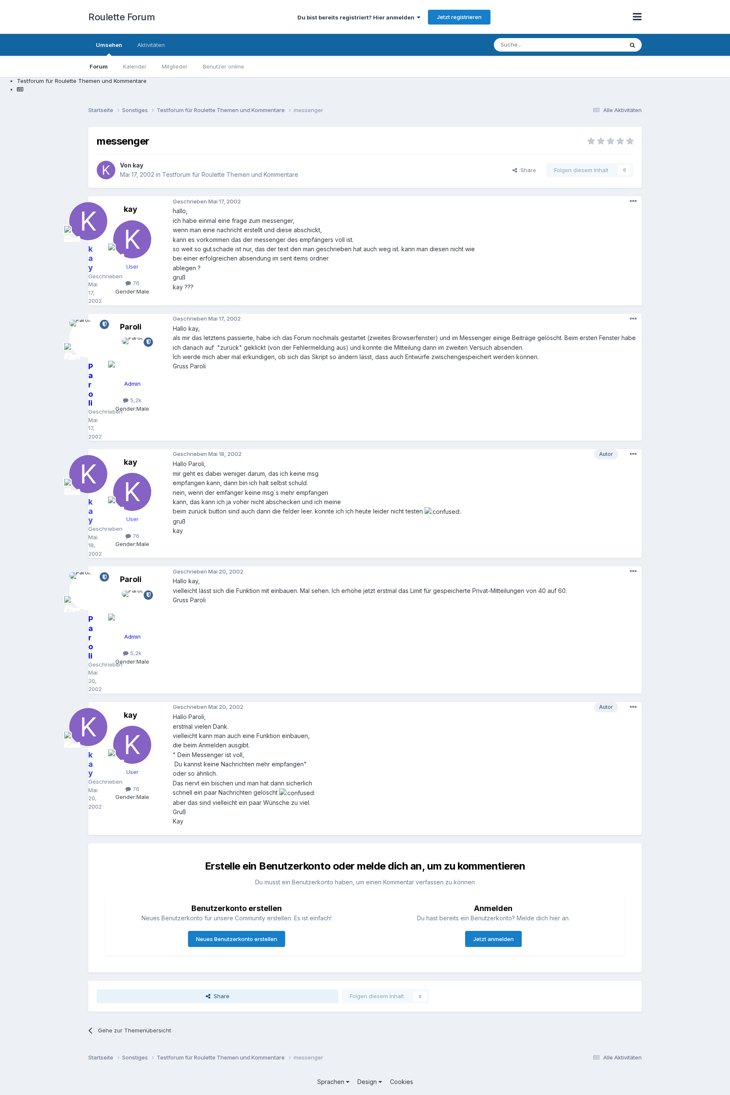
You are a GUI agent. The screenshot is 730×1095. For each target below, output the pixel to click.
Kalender (135, 66)
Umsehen (109, 44)
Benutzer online (223, 66)
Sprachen (331, 1081)
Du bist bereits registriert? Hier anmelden (357, 17)
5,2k (135, 400)
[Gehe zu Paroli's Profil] (132, 357)
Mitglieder (175, 66)
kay (138, 165)
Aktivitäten (151, 44)
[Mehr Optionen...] (633, 201)
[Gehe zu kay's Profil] (106, 170)
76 (135, 283)
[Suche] (632, 45)
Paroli (131, 326)
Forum (99, 66)
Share (526, 170)
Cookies (401, 1081)
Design (368, 1081)
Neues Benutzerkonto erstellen (236, 939)
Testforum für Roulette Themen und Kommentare (230, 174)
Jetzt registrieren (459, 17)
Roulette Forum (121, 16)
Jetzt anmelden (493, 939)
